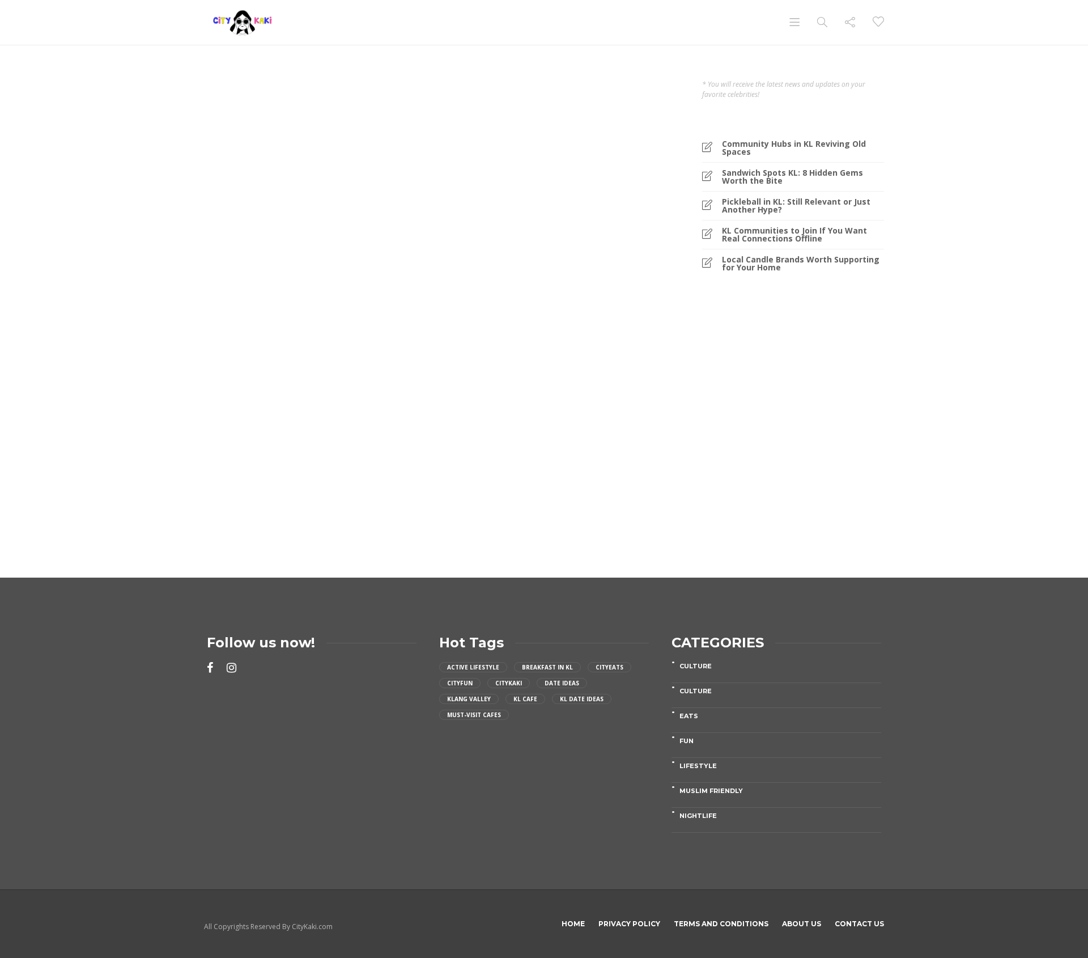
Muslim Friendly (711, 791)
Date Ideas (562, 683)
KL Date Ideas (582, 699)
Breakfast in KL (547, 667)
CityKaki (508, 683)
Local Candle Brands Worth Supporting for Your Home (800, 264)
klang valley (469, 699)
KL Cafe (525, 699)
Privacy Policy (629, 923)
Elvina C (236, 466)
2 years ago (544, 389)
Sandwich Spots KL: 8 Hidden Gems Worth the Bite (792, 177)
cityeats (609, 667)
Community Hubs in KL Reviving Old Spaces (794, 148)
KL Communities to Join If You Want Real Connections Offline (794, 235)
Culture (695, 666)
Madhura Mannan (497, 389)
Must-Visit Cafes (474, 715)
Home (573, 923)
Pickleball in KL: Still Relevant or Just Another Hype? (796, 206)
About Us (801, 923)
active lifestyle (473, 667)
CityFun (460, 683)
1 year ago (265, 466)
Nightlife (698, 816)
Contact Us (859, 923)
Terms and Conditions (721, 923)
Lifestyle (698, 766)
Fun (686, 741)
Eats (235, 342)
